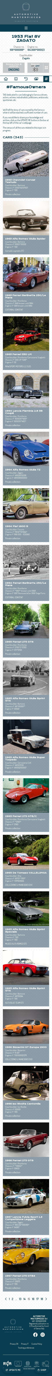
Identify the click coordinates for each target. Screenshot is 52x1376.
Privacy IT (25, 1344)
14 (24, 1299)
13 (20, 1299)
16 (33, 1299)
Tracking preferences (26, 1347)
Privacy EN (14, 1344)
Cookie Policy (36, 1344)
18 (42, 1299)
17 (37, 1299)
